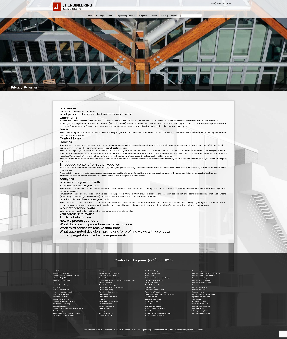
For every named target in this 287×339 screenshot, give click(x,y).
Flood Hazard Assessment (108, 297)
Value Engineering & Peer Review (202, 311)
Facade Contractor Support (108, 285)
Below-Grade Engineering (61, 280)
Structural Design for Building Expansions (205, 273)
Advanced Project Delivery (61, 278)
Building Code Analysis (61, 290)
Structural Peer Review (198, 290)
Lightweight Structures (106, 306)
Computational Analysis (61, 299)
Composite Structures (60, 297)
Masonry (102, 311)
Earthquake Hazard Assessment (110, 278)
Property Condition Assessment (155, 285)
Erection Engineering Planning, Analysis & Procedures (117, 280)
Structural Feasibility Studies (201, 283)
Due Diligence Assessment (108, 275)
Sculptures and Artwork (153, 299)
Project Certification (151, 283)
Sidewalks (148, 304)
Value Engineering (197, 308)
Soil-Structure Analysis (153, 306)
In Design (100, 16)
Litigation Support (105, 308)
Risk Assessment (151, 297)
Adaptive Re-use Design (61, 273)
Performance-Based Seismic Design (157, 278)
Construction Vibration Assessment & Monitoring (69, 308)
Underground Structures (199, 304)
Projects (143, 16)
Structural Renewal (197, 292)
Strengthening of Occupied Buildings (158, 313)
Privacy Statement (177, 329)
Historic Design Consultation (108, 301)
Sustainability (196, 299)
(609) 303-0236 (218, 3)
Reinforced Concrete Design (154, 290)
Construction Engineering (61, 304)
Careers (153, 16)
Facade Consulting (105, 283)
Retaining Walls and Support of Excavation (160, 294)
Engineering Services (126, 16)
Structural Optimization (199, 287)
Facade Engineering (106, 290)
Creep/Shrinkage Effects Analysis (64, 315)
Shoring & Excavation (152, 301)
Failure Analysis (104, 294)
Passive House (150, 275)
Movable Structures (105, 315)
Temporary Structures (198, 301)
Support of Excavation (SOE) (201, 297)
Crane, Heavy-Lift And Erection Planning (66, 313)
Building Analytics (59, 287)
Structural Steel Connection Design (203, 294)
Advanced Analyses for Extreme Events (66, 275)
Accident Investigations (61, 271)
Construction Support (60, 306)
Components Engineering (61, 294)
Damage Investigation (106, 271)
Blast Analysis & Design (61, 285)
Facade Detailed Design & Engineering (112, 287)
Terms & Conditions (195, 329)
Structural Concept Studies (154, 315)
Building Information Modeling (63, 292)
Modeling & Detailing (106, 313)
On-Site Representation (153, 273)
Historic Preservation (106, 304)
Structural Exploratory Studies (201, 280)
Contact (173, 16)
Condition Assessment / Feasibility (64, 301)
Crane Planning (58, 311)
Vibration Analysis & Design (200, 313)
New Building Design (152, 271)
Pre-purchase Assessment (154, 280)
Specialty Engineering (152, 311)
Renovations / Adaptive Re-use (156, 292)
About (110, 16)
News (163, 16)
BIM (54, 283)
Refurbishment (150, 287)
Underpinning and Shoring (200, 306)
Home (89, 16)
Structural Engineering (199, 278)
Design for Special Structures (109, 273)
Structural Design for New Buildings (203, 275)
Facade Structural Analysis (108, 292)
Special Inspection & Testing (155, 308)
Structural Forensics (198, 285)
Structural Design (197, 271)
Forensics (102, 299)
